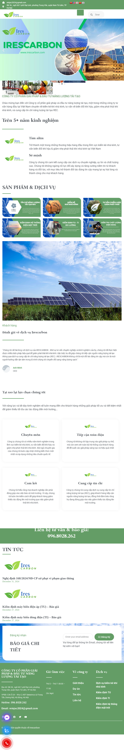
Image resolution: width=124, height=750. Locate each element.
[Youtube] (25, 716)
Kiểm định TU (103, 692)
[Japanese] (77, 3)
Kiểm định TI (103, 698)
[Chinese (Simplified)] (80, 3)
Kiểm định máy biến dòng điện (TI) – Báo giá (31, 617)
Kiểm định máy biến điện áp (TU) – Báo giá (30, 606)
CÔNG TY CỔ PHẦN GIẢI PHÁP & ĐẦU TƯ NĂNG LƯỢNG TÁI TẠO (41, 96)
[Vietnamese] (71, 3)
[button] (3, 50)
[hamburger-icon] (80, 13)
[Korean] (83, 3)
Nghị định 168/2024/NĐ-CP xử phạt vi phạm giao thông (38, 578)
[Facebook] (14, 716)
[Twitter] (20, 716)
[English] (74, 3)
